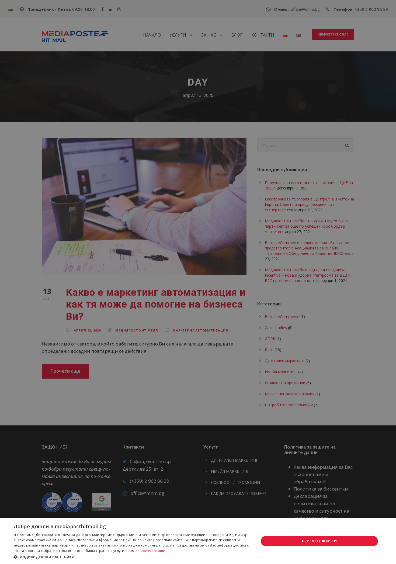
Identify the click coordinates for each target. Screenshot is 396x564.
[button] (132, 557)
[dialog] (198, 541)
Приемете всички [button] (319, 541)
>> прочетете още (150, 550)
